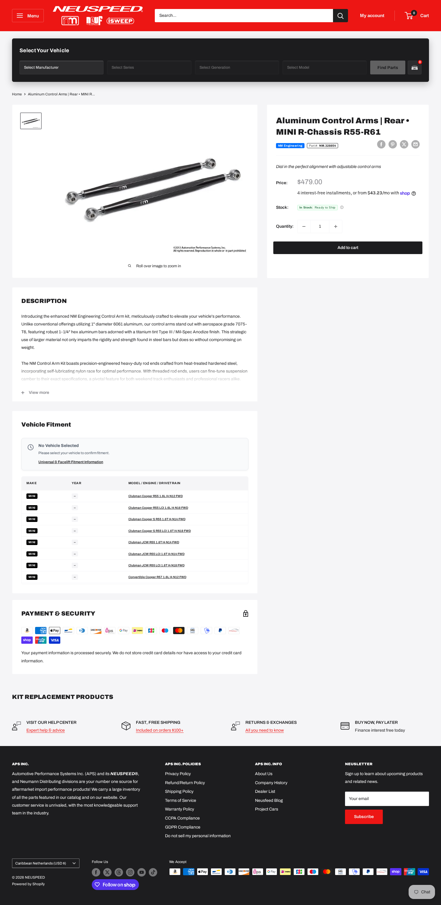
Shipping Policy (179, 791)
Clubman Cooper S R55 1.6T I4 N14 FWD (156, 519)
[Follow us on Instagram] (130, 872)
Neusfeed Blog (269, 800)
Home (17, 94)
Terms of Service (180, 800)
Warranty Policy (179, 809)
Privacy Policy (178, 774)
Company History (271, 783)
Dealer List (265, 791)
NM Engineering (290, 145)
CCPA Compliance (182, 818)
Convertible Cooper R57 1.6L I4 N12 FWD (157, 577)
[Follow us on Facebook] (96, 872)
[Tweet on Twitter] (404, 144)
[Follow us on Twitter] (107, 872)
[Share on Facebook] (381, 144)
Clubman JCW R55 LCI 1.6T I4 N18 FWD (156, 565)
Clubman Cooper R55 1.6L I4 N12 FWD (155, 496)
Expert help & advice (45, 730)
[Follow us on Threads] (119, 872)
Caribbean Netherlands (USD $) (40, 863)
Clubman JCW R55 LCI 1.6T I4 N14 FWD (156, 554)
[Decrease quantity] (304, 226)
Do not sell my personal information (198, 836)
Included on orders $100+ (160, 730)
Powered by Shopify (28, 884)
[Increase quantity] (335, 226)
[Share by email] (415, 144)
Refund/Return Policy (185, 783)
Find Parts (387, 67)
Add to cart (348, 247)
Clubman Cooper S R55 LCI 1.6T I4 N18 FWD (159, 530)
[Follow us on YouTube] (141, 872)
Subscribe (364, 816)
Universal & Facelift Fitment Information (70, 462)
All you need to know (264, 730)
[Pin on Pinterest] (392, 144)
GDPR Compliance (182, 827)
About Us (263, 774)
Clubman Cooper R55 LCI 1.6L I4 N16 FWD (158, 507)
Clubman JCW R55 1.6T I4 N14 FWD (153, 542)
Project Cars (266, 809)
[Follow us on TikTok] (153, 872)
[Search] (340, 15)
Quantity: (285, 226)
